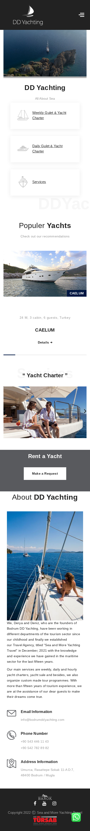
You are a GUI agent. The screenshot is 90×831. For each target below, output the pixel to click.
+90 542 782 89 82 (35, 748)
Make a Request (45, 473)
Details (46, 342)
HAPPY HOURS (48, 329)
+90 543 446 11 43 (35, 741)
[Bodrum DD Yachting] (25, 15)
